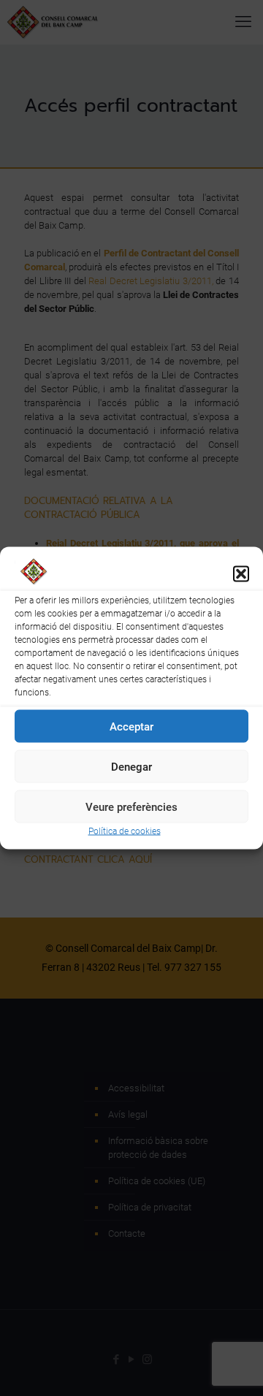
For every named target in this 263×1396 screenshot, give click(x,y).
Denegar (131, 766)
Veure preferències (131, 806)
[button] (241, 573)
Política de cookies (124, 831)
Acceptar (131, 726)
